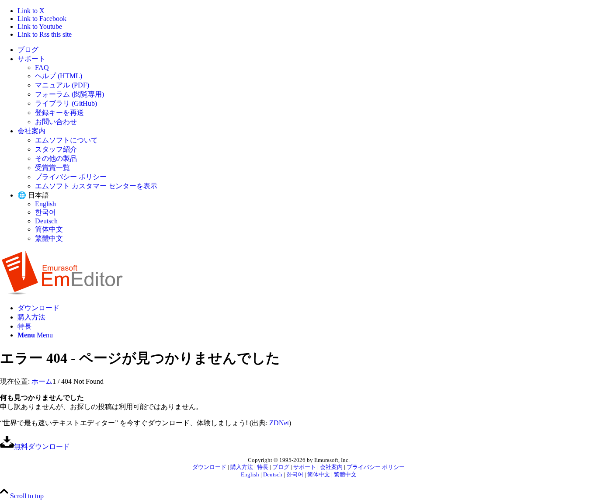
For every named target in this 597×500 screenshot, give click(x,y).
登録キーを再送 (59, 112)
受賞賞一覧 (52, 167)
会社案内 (31, 131)
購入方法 (241, 467)
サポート (31, 58)
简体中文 (49, 229)
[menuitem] (307, 50)
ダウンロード (209, 467)
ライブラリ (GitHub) (66, 103)
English (45, 204)
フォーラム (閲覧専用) (69, 94)
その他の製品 (56, 158)
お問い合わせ (56, 121)
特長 (262, 467)
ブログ (27, 49)
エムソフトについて (66, 140)
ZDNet (279, 423)
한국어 (45, 212)
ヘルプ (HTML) (58, 76)
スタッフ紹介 (56, 149)
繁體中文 (49, 238)
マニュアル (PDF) (62, 85)
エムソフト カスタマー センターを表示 (96, 186)
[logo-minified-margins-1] (62, 292)
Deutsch (46, 221)
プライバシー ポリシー (71, 177)
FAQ (42, 67)
